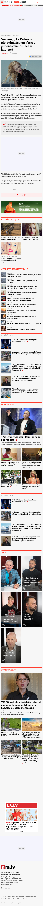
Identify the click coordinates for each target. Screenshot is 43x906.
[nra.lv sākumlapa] (6, 2)
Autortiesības (4, 899)
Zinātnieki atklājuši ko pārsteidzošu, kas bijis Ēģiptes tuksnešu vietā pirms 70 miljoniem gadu (31, 734)
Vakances (19, 899)
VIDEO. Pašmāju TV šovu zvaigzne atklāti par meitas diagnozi (10, 464)
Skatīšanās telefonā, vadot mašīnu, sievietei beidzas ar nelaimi (24, 275)
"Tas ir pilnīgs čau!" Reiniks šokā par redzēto (20, 438)
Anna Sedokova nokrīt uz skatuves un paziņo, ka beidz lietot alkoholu (22, 299)
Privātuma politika (20, 896)
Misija (13, 896)
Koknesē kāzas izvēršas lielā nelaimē (21, 329)
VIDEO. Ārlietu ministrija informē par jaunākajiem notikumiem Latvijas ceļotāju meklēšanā (26, 378)
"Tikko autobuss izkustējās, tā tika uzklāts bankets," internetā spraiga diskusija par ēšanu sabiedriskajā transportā (26, 367)
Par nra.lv (3, 896)
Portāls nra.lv (4, 53)
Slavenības (15, 35)
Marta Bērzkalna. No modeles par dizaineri (30, 238)
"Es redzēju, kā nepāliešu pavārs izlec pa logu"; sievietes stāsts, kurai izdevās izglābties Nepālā (25, 391)
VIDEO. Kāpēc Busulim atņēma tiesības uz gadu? (24, 341)
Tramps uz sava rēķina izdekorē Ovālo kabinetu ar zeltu (21, 317)
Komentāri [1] (21, 195)
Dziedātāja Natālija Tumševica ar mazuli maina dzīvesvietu (22, 293)
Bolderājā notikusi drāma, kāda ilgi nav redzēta (22, 281)
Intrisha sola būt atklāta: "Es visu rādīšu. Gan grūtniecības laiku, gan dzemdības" (31, 464)
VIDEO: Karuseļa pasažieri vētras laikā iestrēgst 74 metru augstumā (21, 305)
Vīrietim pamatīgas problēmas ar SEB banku (24, 323)
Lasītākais (7, 335)
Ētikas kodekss (12, 899)
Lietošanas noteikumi (31, 896)
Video (5, 552)
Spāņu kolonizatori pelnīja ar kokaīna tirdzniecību (21, 311)
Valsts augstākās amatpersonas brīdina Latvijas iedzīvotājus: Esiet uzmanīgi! (22, 287)
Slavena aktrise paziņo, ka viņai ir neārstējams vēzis (31, 486)
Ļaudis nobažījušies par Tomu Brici (9, 486)
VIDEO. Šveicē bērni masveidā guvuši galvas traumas (10, 734)
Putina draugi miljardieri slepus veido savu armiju (10, 238)
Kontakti (25, 899)
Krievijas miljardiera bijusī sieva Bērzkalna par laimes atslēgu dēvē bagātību (11, 259)
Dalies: (14, 189)
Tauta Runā (7, 35)
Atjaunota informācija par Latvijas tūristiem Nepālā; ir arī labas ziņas (26, 353)
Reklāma (9, 896)
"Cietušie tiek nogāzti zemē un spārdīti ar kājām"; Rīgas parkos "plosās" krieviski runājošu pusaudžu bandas (32, 758)
